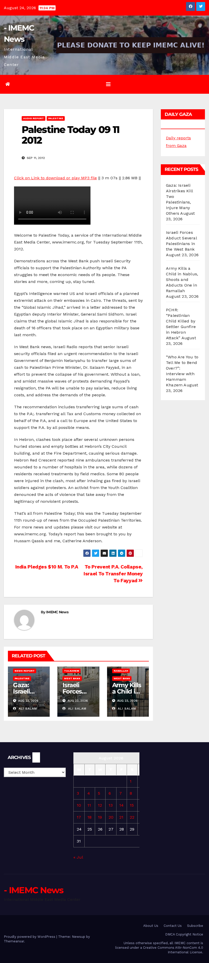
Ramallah (121, 670)
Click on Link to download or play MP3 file (55, 177)
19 (100, 817)
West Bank (72, 678)
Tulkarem (71, 670)
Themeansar (14, 941)
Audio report (33, 118)
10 (79, 805)
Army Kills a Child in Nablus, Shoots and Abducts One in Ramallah (182, 279)
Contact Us (173, 926)
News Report (25, 670)
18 (89, 817)
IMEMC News (57, 612)
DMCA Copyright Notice (184, 934)
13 (111, 805)
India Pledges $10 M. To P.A (46, 567)
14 (121, 805)
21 (121, 817)
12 (100, 805)
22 (132, 817)
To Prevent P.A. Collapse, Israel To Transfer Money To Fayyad (113, 574)
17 (79, 817)
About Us (150, 926)
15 (132, 805)
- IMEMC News (33, 890)
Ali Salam (27, 708)
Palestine (55, 118)
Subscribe (195, 926)
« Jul (78, 857)
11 (89, 805)
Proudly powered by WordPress (30, 937)
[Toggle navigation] (108, 84)
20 (111, 817)
